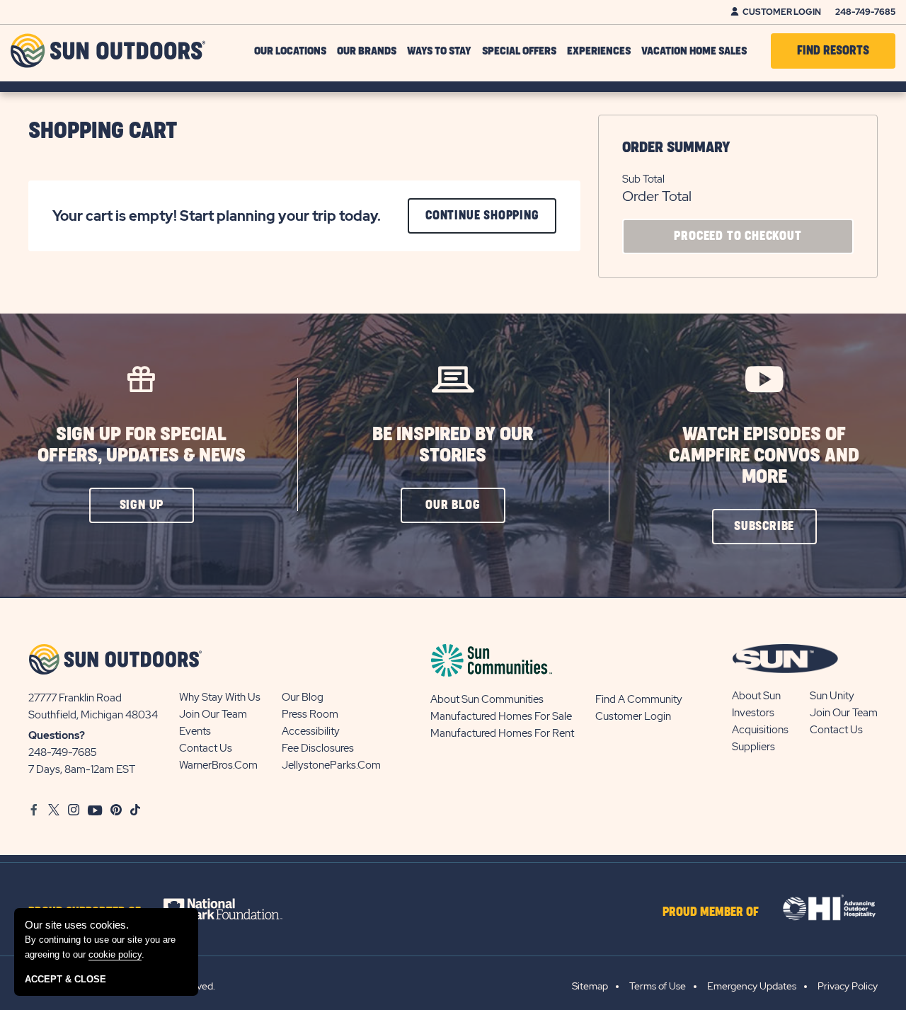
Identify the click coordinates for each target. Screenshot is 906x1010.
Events (195, 731)
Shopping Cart (102, 131)
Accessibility (311, 731)
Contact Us (205, 748)
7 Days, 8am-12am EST (81, 769)
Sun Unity (832, 696)
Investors (753, 713)
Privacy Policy (848, 986)
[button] (141, 505)
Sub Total (643, 179)
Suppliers (753, 747)
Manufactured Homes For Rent (502, 733)
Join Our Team (213, 714)
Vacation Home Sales (694, 51)
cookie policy (115, 954)
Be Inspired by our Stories (452, 445)
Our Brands (366, 51)
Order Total (657, 196)
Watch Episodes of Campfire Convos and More (764, 455)
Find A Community (638, 699)
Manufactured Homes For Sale (501, 716)
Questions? (56, 735)
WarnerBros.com (218, 765)
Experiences (599, 51)
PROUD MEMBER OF (711, 912)
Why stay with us (219, 697)
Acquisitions (760, 730)
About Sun (756, 696)
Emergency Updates (751, 986)
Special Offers (519, 51)
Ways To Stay (439, 51)
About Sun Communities (487, 699)
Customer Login (781, 12)
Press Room (310, 714)
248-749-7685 (865, 12)
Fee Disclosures (318, 748)
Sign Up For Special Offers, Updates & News (142, 445)
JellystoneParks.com (331, 765)
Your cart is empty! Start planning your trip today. (216, 216)
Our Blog (302, 697)
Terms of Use (657, 986)
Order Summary (676, 147)
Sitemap (590, 986)
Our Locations (290, 51)
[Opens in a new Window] (235, 908)
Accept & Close (65, 979)
